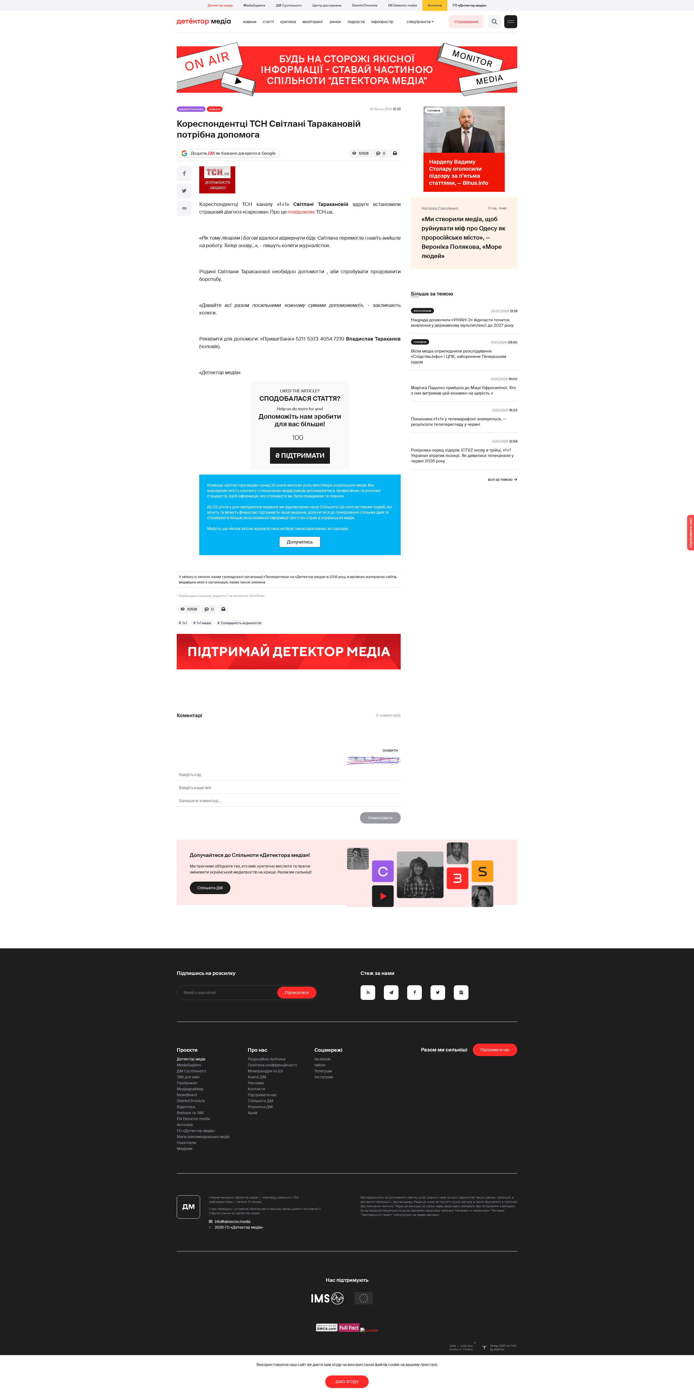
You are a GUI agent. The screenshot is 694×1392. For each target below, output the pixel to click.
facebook (322, 1059)
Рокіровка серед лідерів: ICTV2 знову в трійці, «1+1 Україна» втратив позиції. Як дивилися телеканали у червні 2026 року (462, 455)
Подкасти (356, 21)
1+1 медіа (204, 623)
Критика (288, 21)
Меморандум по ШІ (265, 1071)
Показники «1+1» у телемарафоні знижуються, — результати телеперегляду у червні (458, 421)
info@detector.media (232, 1221)
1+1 (184, 623)
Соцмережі (328, 1050)
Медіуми (184, 1148)
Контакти (256, 1088)
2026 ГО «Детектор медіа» (239, 1227)
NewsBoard (187, 1094)
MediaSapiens (254, 5)
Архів (253, 1112)
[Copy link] (184, 208)
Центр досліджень (326, 5)
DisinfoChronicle (364, 5)
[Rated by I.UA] (369, 1330)
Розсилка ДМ (260, 1106)
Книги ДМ (257, 1077)
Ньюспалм (186, 1142)
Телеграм (323, 1071)
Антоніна (435, 5)
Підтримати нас (262, 1094)
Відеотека (186, 1106)
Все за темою (500, 479)
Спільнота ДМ (210, 887)
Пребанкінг (187, 1082)
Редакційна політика (266, 1059)
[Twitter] (184, 191)
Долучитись (300, 542)
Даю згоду (347, 1381)
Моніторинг (313, 21)
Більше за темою (432, 294)
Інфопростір (382, 21)
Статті (268, 21)
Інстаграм (323, 1077)
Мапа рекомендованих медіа (203, 1136)
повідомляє (301, 212)
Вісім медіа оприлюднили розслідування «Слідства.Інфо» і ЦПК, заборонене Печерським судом (458, 356)
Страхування (466, 21)
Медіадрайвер (190, 1088)
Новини (249, 21)
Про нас (257, 1050)
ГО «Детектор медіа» (469, 5)
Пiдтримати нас (495, 1049)
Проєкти (187, 1050)
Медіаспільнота (191, 109)
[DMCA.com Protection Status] (327, 1330)
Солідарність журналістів (241, 623)
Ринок (335, 21)
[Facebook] (184, 173)
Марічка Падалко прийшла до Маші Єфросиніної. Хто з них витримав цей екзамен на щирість (463, 390)
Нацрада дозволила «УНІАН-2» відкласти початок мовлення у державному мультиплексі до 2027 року (462, 322)
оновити (390, 750)
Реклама (256, 1082)
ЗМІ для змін (188, 1077)
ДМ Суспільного (288, 5)
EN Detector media (402, 5)
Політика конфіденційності (272, 1065)
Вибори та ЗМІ (190, 1112)
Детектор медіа (220, 5)
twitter (320, 1065)
